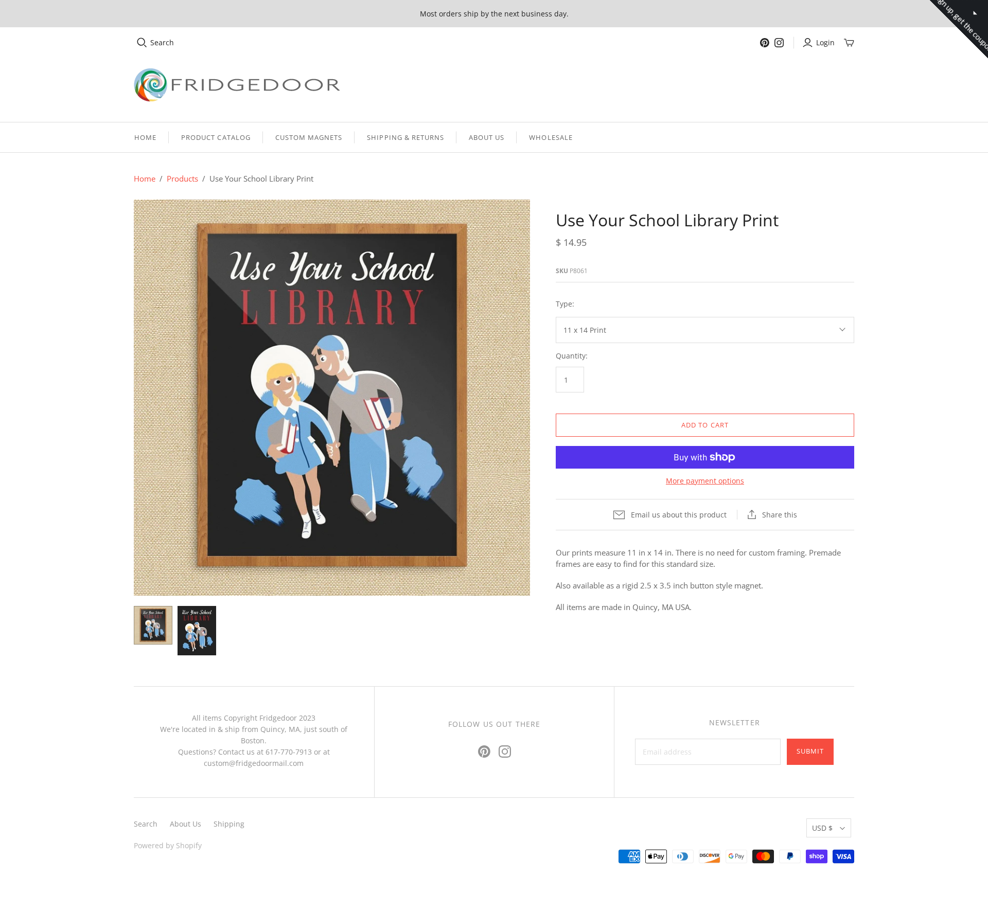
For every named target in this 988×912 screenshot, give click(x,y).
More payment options (705, 481)
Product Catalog (216, 137)
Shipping (229, 824)
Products (182, 178)
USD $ (822, 828)
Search (162, 42)
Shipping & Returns (405, 137)
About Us (486, 137)
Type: (565, 304)
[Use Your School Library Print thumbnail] (153, 625)
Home (145, 137)
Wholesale (550, 137)
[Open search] (142, 43)
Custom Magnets (309, 137)
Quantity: (572, 356)
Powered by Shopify (168, 845)
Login (825, 42)
